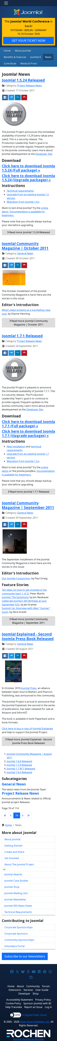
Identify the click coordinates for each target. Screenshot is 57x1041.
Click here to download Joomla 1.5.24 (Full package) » (28, 168)
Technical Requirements (18, 912)
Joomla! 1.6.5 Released (19, 772)
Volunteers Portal (14, 946)
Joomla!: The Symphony (15, 597)
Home (7, 50)
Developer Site (43, 154)
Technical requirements (20, 191)
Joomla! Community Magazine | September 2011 (28, 505)
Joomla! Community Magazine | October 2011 (25, 245)
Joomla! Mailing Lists (16, 893)
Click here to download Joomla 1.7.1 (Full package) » (28, 423)
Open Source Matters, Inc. (35, 1021)
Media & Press (28, 63)
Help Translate (13, 1007)
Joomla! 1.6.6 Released (19, 761)
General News (25, 253)
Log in (48, 1007)
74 (16, 815)
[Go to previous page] (11, 815)
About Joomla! (23, 50)
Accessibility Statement (19, 999)
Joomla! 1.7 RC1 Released (21, 768)
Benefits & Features (15, 57)
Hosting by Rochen (28, 1039)
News (48, 57)
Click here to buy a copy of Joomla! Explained (27, 728)
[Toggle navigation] (6, 3)
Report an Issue (33, 1007)
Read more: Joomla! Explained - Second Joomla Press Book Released (29, 741)
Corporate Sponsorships (18, 927)
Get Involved (11, 858)
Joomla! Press (28, 688)
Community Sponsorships (19, 940)
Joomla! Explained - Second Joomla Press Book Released (28, 636)
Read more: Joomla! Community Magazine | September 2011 (29, 620)
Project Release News (29, 85)
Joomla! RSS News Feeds (18, 905)
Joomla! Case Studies (16, 880)
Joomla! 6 (35, 57)
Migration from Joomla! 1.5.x (23, 461)
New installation (16, 446)
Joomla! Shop (11, 887)
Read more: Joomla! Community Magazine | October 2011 (29, 322)
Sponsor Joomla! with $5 (37, 1003)
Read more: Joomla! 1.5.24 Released (29, 232)
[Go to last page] (28, 815)
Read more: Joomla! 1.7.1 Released (29, 491)
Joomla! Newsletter (15, 899)
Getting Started (13, 845)
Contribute (10, 63)
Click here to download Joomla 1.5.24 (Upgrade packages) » (28, 177)
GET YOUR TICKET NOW (28, 40)
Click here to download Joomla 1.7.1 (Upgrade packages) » (28, 433)
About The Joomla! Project (19, 864)
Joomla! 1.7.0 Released (19, 765)
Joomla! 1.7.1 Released (22, 335)
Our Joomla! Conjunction (16, 578)
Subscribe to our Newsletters (24, 956)
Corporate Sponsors (16, 933)
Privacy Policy (43, 999)
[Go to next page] (22, 815)
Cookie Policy (13, 1003)
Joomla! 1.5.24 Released (23, 80)
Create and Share (14, 852)
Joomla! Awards (13, 874)
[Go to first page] (5, 815)
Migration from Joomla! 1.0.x (23, 202)
